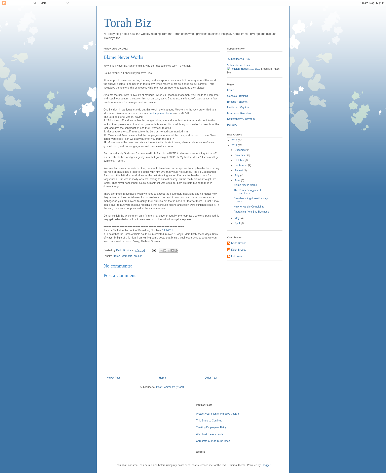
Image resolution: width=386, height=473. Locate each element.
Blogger (266, 465)
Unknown (236, 256)
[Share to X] (169, 251)
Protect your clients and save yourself (218, 413)
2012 (234, 145)
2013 (234, 140)
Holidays (232, 124)
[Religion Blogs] (237, 68)
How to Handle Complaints (249, 206)
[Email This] (161, 251)
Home (162, 377)
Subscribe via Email (238, 65)
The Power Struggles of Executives (247, 192)
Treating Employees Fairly (211, 427)
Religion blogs (253, 69)
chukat (138, 255)
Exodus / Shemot (237, 101)
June (238, 180)
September (241, 165)
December (241, 149)
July (237, 175)
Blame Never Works (245, 184)
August (239, 170)
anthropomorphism (161, 113)
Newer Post (113, 377)
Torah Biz (128, 22)
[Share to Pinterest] (176, 251)
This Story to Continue (209, 420)
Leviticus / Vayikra (238, 107)
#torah (116, 255)
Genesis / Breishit (237, 95)
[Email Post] (154, 250)
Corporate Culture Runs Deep (213, 440)
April (238, 223)
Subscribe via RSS (239, 58)
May (237, 218)
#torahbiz (127, 255)
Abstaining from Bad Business (251, 211)
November (241, 155)
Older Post (211, 377)
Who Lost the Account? (209, 434)
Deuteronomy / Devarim (241, 118)
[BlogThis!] (165, 251)
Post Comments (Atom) (170, 386)
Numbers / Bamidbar (239, 113)
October (240, 160)
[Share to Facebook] (172, 251)
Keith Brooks (238, 243)
